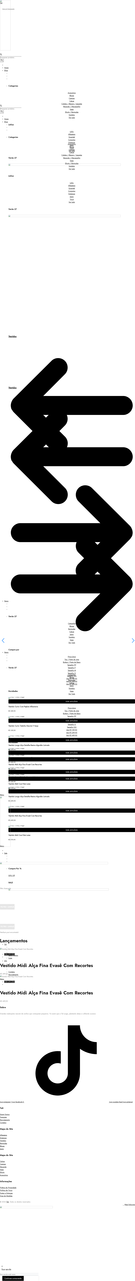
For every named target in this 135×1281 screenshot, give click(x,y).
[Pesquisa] (2, 60)
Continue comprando (13, 1278)
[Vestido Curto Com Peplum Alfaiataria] (71, 698)
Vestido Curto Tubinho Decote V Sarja (23, 726)
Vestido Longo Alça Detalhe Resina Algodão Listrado (29, 745)
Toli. (7, 1202)
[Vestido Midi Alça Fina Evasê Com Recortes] (71, 756)
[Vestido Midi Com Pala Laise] (71, 775)
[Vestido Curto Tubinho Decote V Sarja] (71, 717)
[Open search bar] (1, 55)
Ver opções (72, 701)
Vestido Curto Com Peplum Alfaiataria (23, 707)
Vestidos (12, 336)
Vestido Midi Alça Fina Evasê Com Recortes (25, 764)
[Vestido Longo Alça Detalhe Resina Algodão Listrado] (71, 736)
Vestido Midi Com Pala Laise (19, 784)
